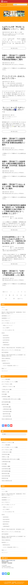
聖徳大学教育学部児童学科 (12, 250)
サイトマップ (4, 370)
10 (13, 296)
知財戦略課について (6, 315)
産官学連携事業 (21, 247)
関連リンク (4, 368)
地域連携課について (6, 318)
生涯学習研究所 (19, 83)
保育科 (11, 84)
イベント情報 (19, 32)
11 (17, 296)
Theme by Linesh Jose (19, 583)
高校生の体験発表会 (6, 358)
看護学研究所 (5, 342)
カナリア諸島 (11, 583)
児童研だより (4, 391)
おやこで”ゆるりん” (6, 384)
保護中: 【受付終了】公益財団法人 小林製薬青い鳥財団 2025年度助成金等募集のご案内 (14, 57)
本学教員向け (21, 64)
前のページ (5, 291)
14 (6, 299)
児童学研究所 (12, 83)
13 (25, 296)
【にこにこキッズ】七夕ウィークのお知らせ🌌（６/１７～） (13, 110)
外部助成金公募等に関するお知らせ (11, 64)
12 (21, 296)
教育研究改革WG (6, 363)
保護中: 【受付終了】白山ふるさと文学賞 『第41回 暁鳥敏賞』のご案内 (13, 186)
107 (14, 299)
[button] (2, 1)
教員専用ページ (5, 360)
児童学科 (20, 84)
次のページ (20, 298)
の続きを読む (14, 49)
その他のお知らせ (5, 389)
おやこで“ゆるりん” (6, 320)
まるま (11, 249)
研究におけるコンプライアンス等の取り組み (11, 350)
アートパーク (6, 84)
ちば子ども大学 (17, 33)
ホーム (3, 307)
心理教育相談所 (6, 344)
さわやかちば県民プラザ (9, 33)
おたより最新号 (6, 327)
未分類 (3, 394)
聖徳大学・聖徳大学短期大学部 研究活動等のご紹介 (13, 347)
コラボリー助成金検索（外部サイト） (11, 365)
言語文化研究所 (6, 337)
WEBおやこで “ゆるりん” (8, 386)
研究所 (3, 333)
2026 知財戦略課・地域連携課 (10, 582)
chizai (13, 32)
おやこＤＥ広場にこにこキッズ (10, 116)
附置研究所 (4, 404)
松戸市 (7, 86)
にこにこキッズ (7, 118)
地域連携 (19, 249)
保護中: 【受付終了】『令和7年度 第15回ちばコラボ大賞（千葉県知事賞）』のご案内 (13, 273)
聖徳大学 (6, 35)
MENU (5, 1)
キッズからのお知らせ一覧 (8, 330)
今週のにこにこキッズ (7, 325)
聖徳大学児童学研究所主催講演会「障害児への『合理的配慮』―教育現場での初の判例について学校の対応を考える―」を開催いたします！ (14, 209)
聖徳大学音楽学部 (11, 35)
